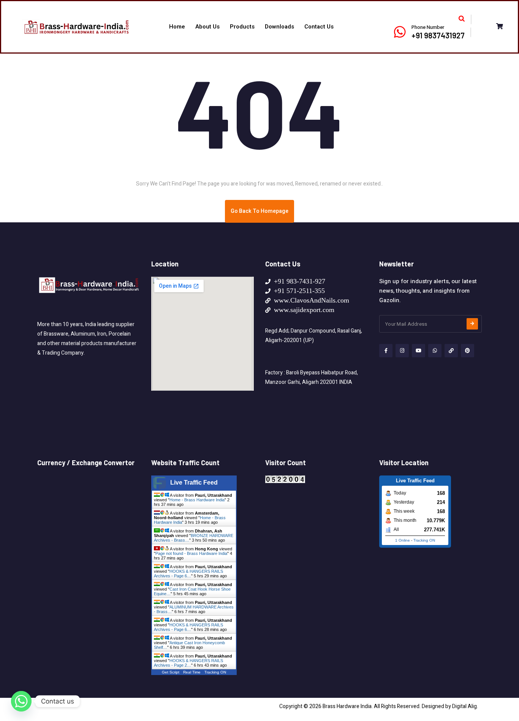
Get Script (170, 672)
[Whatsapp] (21, 701)
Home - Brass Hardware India (197, 500)
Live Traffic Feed (194, 482)
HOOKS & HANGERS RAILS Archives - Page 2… (188, 662)
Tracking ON (215, 672)
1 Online (402, 540)
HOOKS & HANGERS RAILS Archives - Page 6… (188, 573)
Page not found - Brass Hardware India (191, 553)
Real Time (192, 672)
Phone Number (427, 27)
